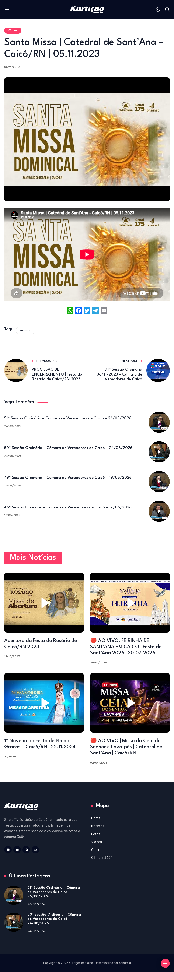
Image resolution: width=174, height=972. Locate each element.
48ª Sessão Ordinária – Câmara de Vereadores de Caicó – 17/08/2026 (68, 507)
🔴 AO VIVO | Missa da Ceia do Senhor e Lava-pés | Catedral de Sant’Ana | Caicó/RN (126, 747)
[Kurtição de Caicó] (87, 9)
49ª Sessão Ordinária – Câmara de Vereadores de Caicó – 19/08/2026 (68, 478)
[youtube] (17, 849)
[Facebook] (78, 311)
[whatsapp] (35, 849)
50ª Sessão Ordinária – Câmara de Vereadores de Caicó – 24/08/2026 (68, 448)
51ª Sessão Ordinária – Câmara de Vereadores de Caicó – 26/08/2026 (67, 418)
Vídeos (13, 30)
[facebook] (8, 849)
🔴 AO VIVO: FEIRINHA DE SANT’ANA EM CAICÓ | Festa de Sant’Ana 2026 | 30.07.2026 (126, 647)
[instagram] (26, 849)
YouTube (25, 330)
